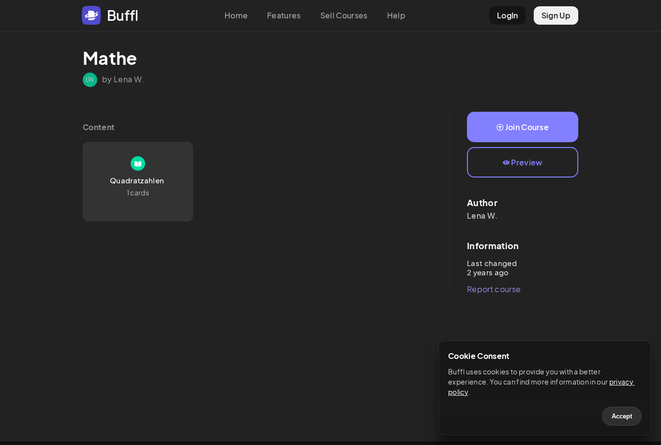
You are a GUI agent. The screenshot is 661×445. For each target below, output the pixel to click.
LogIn (507, 15)
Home (236, 15)
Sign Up (556, 15)
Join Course (527, 127)
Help (396, 15)
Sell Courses (344, 15)
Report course (494, 289)
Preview (526, 162)
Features (284, 15)
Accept (622, 416)
